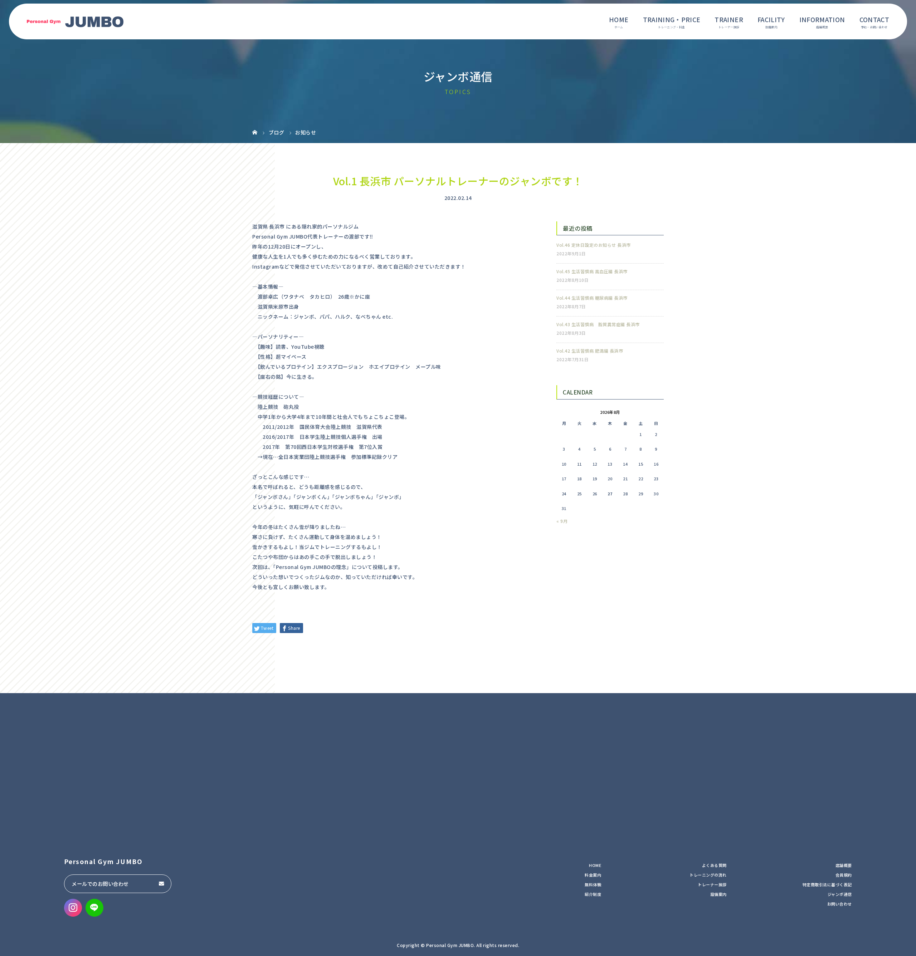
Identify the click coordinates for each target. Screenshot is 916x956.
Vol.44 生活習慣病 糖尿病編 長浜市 (592, 298)
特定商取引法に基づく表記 (827, 884)
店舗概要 (843, 865)
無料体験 (593, 884)
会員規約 (843, 875)
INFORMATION (822, 19)
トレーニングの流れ (708, 875)
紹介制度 (593, 894)
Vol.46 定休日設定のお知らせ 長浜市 (593, 245)
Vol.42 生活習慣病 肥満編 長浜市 (589, 351)
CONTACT (874, 19)
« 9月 (561, 521)
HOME (618, 19)
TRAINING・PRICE (672, 19)
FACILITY (771, 19)
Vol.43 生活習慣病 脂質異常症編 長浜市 (598, 324)
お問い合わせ (839, 904)
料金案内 (593, 875)
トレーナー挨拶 (712, 884)
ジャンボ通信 (840, 894)
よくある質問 (714, 865)
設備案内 (718, 894)
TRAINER (729, 19)
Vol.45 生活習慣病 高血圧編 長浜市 (592, 271)
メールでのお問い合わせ (100, 883)
